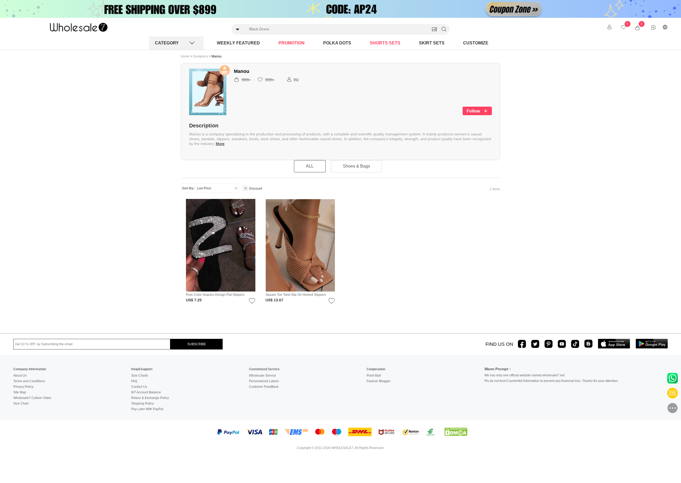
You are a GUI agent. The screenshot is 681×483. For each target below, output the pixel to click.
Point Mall (374, 375)
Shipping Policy (142, 403)
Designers (201, 56)
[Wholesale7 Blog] (588, 343)
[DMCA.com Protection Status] (456, 432)
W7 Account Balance (146, 392)
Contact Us (139, 387)
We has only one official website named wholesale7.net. (524, 375)
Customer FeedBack (264, 387)
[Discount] (245, 189)
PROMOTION (292, 43)
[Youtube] (561, 343)
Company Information (29, 369)
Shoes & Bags (356, 166)
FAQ (134, 381)
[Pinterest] (548, 343)
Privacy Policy (23, 387)
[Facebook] (521, 343)
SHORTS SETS (385, 43)
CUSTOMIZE (475, 43)
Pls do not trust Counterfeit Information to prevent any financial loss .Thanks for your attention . (551, 381)
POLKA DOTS (337, 43)
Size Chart (20, 403)
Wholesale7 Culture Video (32, 398)
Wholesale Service (262, 375)
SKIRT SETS (432, 43)
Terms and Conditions (29, 381)
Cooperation (376, 369)
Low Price (204, 188)
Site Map (19, 392)
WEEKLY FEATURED (238, 43)
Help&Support (141, 369)
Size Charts (139, 375)
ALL (310, 166)
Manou (216, 56)
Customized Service (264, 369)
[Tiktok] (575, 343)
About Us (20, 375)
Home (185, 56)
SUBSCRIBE (196, 344)
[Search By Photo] (434, 29)
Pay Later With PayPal (147, 409)
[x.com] (535, 343)
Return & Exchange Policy (150, 398)
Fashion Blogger (379, 381)
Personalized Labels (264, 381)
